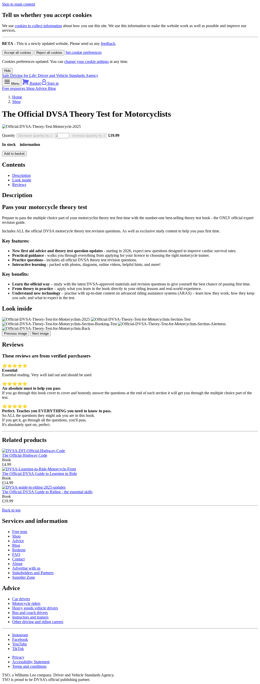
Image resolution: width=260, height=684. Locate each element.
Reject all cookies (49, 53)
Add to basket (14, 154)
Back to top (11, 510)
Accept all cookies (17, 53)
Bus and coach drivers (30, 612)
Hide (7, 71)
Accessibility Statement (31, 662)
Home (17, 97)
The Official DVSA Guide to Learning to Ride (39, 473)
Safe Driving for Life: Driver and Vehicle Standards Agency (50, 75)
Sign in (52, 83)
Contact (18, 559)
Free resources (14, 88)
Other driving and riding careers (37, 622)
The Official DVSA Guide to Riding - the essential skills (47, 492)
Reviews (19, 184)
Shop (30, 88)
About (17, 563)
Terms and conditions (29, 666)
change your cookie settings (86, 61)
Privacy (18, 657)
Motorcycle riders (26, 603)
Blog (52, 88)
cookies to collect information (38, 26)
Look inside (21, 180)
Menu (14, 84)
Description (21, 175)
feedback (108, 43)
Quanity (8, 135)
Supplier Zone (23, 577)
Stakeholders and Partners (33, 573)
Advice (41, 88)
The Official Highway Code (24, 455)
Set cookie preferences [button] (84, 52)
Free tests (19, 531)
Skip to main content (18, 4)
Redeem (18, 550)
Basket (35, 83)
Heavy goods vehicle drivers (35, 608)
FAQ (16, 554)
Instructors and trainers (30, 617)
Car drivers (21, 599)
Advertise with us (26, 568)
